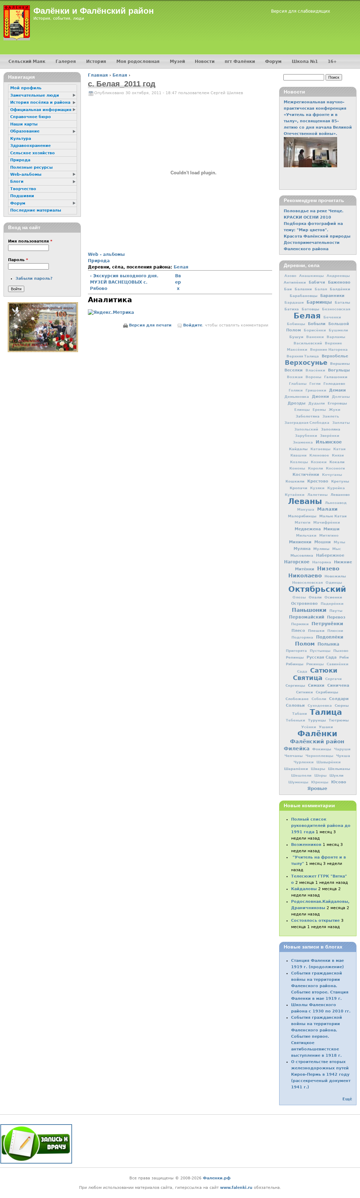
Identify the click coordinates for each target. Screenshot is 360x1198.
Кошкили (294, 481)
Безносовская (336, 309)
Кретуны (340, 481)
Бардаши (294, 302)
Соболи (318, 699)
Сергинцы (295, 685)
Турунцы (317, 720)
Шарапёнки (296, 768)
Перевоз (336, 617)
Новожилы (335, 576)
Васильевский (308, 343)
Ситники (304, 692)
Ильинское (329, 442)
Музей (177, 61)
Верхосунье (306, 362)
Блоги (17, 181)
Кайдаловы (304, 889)
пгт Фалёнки (240, 61)
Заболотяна (308, 416)
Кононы (297, 468)
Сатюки (324, 670)
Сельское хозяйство (32, 153)
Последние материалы (35, 210)
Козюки (319, 462)
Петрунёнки (327, 623)
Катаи (339, 449)
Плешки (316, 630)
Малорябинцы (302, 516)
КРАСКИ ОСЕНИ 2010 (307, 217)
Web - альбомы (106, 254)
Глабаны (298, 384)
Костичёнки (305, 474)
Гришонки (316, 390)
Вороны (313, 377)
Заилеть (330, 416)
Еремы (319, 410)
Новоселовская (307, 582)
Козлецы (299, 462)
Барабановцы (303, 295)
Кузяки (317, 488)
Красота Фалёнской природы (317, 236)
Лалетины (317, 495)
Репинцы (295, 657)
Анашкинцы (311, 276)
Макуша (305, 509)
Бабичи (317, 282)
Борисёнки (315, 330)
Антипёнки (295, 282)
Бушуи (296, 337)
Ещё (347, 1099)
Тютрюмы (339, 720)
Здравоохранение (30, 145)
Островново (304, 603)
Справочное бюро (30, 117)
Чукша (343, 755)
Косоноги (335, 468)
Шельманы (339, 768)
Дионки (320, 396)
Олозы (299, 597)
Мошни (322, 542)
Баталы (342, 302)
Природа (99, 260)
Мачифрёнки (326, 522)
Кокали (337, 462)
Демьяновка (296, 397)
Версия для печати (150, 325)
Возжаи (295, 377)
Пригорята (296, 651)
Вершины (340, 363)
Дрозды (297, 403)
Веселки (293, 370)
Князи (338, 455)
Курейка (336, 488)
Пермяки (300, 624)
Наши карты (24, 124)
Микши (331, 528)
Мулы (339, 542)
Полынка (328, 644)
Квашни (298, 455)
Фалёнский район (317, 741)
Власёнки (315, 370)
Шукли (336, 775)
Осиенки (333, 597)
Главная (98, 75)
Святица (307, 677)
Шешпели (301, 775)
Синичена (338, 685)
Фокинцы (321, 749)
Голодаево (334, 383)
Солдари (339, 699)
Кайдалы (298, 449)
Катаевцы (320, 449)
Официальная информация (40, 110)
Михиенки (300, 541)
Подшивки (22, 196)
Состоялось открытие (315, 920)
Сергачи (333, 679)
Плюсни (335, 631)
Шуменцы (298, 782)
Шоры (320, 775)
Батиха (291, 309)
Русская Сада (321, 657)
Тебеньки (295, 720)
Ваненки (315, 337)
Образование (24, 131)
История (96, 61)
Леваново (340, 494)
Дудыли (316, 403)
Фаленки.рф (217, 1178)
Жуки (334, 410)
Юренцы (319, 782)
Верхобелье (335, 356)
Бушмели (338, 330)
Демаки (337, 390)
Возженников (306, 844)
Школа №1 (305, 61)
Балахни (303, 289)
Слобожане (297, 699)
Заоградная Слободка (306, 423)
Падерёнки (332, 604)
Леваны (305, 501)
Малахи (327, 509)
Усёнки (308, 727)
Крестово (317, 481)
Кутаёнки (294, 495)
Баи (288, 289)
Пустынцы (320, 651)
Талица (326, 712)
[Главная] (17, 22)
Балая (321, 289)
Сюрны (342, 705)
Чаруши (342, 749)
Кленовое (319, 455)
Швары (318, 769)
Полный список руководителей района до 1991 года (321, 825)
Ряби (344, 657)
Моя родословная (138, 61)
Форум (273, 61)
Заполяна (330, 429)
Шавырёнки (328, 762)
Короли (315, 468)
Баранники (332, 295)
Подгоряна (302, 637)
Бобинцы (296, 324)
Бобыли (317, 323)
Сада (302, 671)
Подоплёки (329, 637)
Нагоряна (321, 562)
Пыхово (340, 651)
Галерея (66, 61)
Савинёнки (337, 664)
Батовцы (310, 309)
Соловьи (295, 705)
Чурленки (304, 762)
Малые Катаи (333, 516)
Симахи (316, 685)
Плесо (298, 630)
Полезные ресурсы (31, 167)
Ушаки (326, 727)
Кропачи (298, 488)
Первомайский (306, 617)
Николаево (305, 575)
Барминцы (319, 302)
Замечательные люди (34, 95)
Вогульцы (339, 370)
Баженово (339, 282)
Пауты (335, 610)
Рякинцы (315, 664)
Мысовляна (301, 555)
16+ (332, 61)
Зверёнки (329, 436)
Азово (290, 276)
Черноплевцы (319, 756)
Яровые (317, 788)
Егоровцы (337, 403)
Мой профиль (25, 88)
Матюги (302, 522)
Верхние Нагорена (329, 349)
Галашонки (335, 377)
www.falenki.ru (236, 1187)
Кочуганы (332, 475)
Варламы (336, 337)
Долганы (341, 397)
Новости (204, 61)
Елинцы (302, 410)
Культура (20, 138)
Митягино (329, 535)
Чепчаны (293, 755)
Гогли (315, 384)
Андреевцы (338, 276)
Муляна (302, 548)
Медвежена (308, 528)
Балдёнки (340, 289)
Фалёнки (317, 733)
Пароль (18, 260)
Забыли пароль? (33, 278)
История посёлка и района (40, 102)
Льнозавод (336, 503)
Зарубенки (306, 436)
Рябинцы (294, 664)
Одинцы (334, 582)
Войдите (192, 325)
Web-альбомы (25, 174)
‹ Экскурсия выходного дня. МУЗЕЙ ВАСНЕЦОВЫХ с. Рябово (124, 282)
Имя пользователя (30, 241)
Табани (299, 713)
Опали (315, 597)
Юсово (338, 781)
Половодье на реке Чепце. (313, 211)
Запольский (306, 429)
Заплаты (341, 423)
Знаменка (303, 442)
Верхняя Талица (303, 356)
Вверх (178, 282)
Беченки (332, 317)
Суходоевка (320, 705)
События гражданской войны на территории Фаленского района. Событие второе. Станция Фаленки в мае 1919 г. (319, 986)
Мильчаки (306, 535)
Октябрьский (317, 589)
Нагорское (296, 561)
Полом (305, 644)
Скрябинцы (327, 692)
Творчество (23, 189)
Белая (119, 75)
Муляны (321, 548)
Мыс (336, 549)
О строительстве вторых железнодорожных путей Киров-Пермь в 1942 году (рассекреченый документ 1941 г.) (321, 1074)
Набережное (330, 555)
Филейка (296, 748)
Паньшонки (309, 610)
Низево (328, 568)
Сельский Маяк (26, 61)
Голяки (296, 390)
